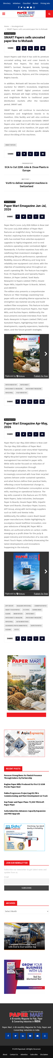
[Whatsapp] (45, 1036)
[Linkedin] (23, 1036)
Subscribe (34, 1055)
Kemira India (36, 610)
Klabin (7, 614)
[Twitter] (15, 1036)
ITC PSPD (26, 610)
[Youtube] (30, 1036)
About (5, 1055)
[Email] (37, 1036)
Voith (16, 630)
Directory (6, 3)
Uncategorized (10, 33)
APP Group (9, 606)
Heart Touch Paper (12, 610)
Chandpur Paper (40, 606)
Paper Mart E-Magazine (13, 389)
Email (6, 877)
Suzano (8, 630)
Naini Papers (18, 614)
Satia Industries (22, 622)
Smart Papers (10, 145)
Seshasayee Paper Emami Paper (16, 626)
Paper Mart (24, 385)
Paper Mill (9, 393)
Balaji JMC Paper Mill (24, 606)
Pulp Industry (21, 393)
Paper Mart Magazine (33, 389)
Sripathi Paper (36, 626)
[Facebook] (8, 1036)
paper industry (11, 385)
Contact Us (14, 1055)
